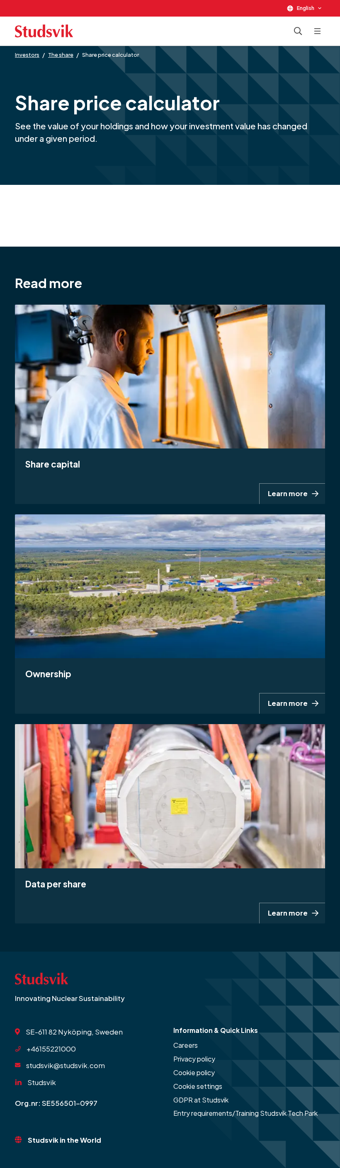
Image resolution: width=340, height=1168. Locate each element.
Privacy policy (194, 1058)
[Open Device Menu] (317, 31)
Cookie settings (197, 1086)
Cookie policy (194, 1072)
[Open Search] (298, 31)
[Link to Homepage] (44, 31)
